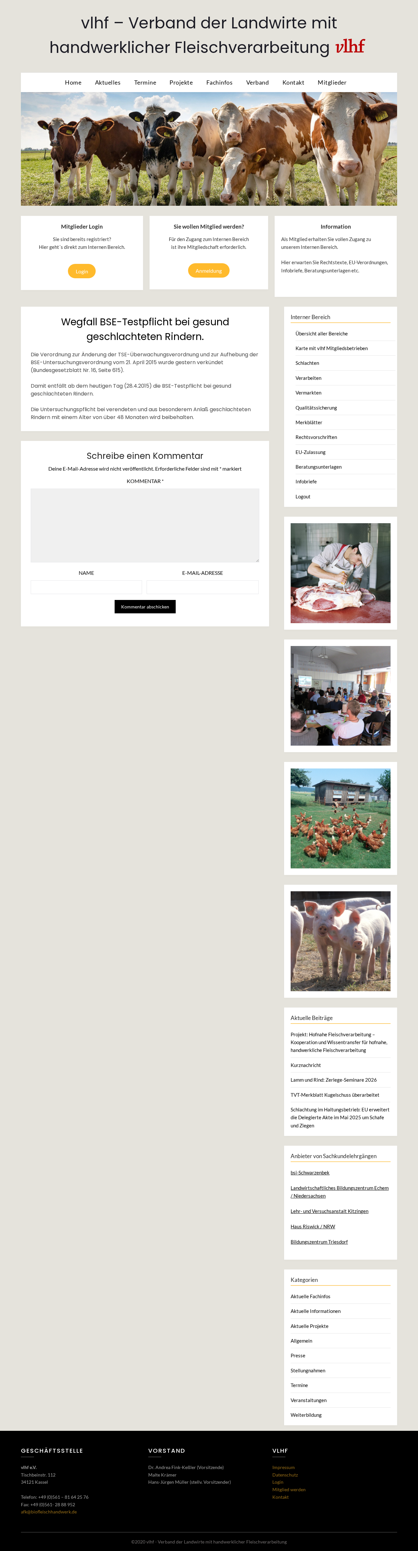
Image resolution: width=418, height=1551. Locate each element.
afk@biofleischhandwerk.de (49, 1511)
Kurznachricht (306, 1065)
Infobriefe (306, 481)
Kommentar (145, 481)
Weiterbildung (306, 1415)
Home (73, 82)
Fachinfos (219, 82)
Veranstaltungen (309, 1400)
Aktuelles (108, 82)
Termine (145, 82)
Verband (257, 82)
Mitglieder (332, 82)
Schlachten (307, 363)
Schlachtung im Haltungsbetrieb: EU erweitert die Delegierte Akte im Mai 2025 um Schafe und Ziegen (340, 1117)
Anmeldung (209, 270)
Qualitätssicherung (316, 408)
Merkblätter (309, 422)
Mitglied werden (289, 1489)
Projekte (181, 82)
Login (82, 271)
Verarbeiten (308, 378)
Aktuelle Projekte (310, 1326)
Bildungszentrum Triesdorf (319, 1242)
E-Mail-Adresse (202, 573)
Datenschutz (285, 1475)
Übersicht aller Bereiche (322, 333)
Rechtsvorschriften (316, 437)
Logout (303, 496)
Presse (298, 1355)
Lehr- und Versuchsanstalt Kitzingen (329, 1211)
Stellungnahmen (308, 1370)
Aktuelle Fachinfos (310, 1296)
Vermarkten (308, 393)
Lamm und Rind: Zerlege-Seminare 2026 (334, 1080)
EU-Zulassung (311, 452)
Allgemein (301, 1341)
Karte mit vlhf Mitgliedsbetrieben (332, 348)
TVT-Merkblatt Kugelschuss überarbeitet (335, 1095)
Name (86, 573)
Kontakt (293, 82)
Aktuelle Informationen (316, 1311)
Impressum (283, 1467)
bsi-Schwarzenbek (310, 1172)
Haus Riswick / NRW (313, 1226)
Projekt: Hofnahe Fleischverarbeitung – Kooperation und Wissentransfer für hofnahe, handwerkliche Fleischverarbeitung (339, 1042)
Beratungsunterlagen (319, 467)
